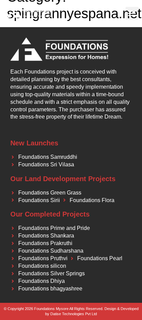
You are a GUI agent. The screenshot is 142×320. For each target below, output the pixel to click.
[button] (132, 13)
